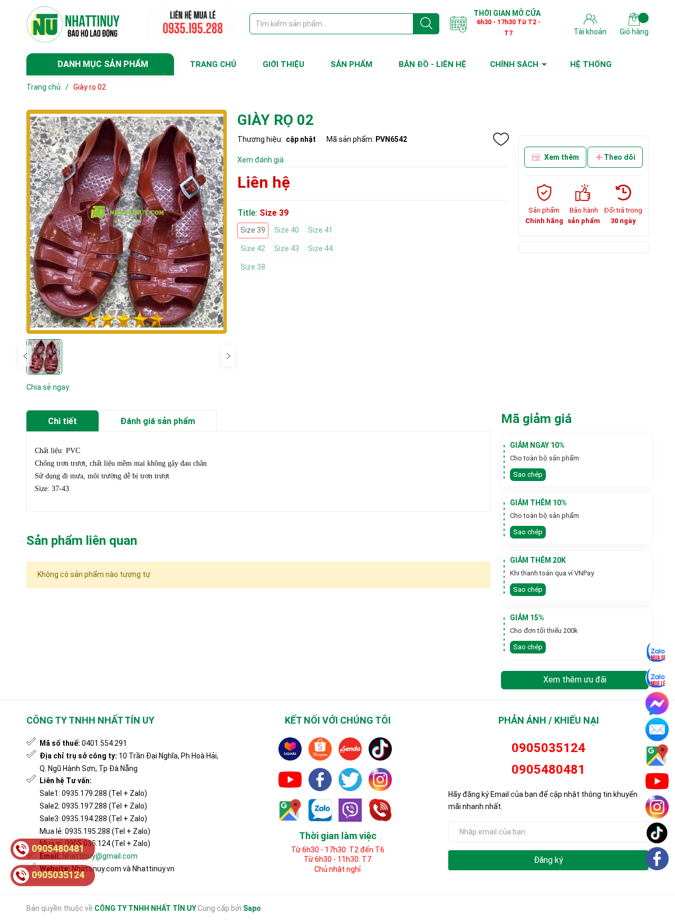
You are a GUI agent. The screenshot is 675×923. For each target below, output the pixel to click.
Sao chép (528, 474)
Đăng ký (548, 860)
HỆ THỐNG (591, 64)
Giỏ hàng (634, 31)
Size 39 (252, 230)
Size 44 (320, 248)
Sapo (252, 908)
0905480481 (548, 769)
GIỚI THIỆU (283, 64)
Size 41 (320, 230)
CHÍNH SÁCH (514, 64)
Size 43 (286, 248)
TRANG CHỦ (213, 64)
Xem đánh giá (260, 160)
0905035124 (548, 748)
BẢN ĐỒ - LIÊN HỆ (432, 64)
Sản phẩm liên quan (81, 540)
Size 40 (286, 230)
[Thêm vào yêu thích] (501, 139)
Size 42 (252, 248)
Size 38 (252, 267)
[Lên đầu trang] (658, 883)
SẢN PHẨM (351, 64)
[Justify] (426, 23)
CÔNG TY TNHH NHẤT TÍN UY (145, 908)
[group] (126, 222)
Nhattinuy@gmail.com (100, 856)
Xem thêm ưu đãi (574, 680)
